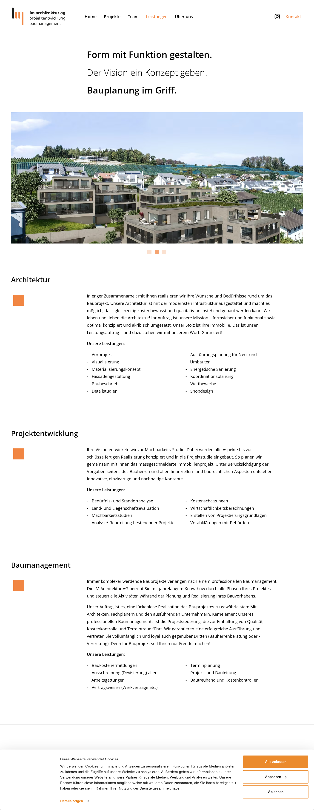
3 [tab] (164, 254)
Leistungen (157, 16)
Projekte (112, 16)
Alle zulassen (275, 762)
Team (133, 16)
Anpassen (273, 777)
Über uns (184, 16)
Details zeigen (71, 801)
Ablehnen (275, 792)
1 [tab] (149, 254)
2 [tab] (157, 254)
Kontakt (293, 16)
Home (91, 16)
